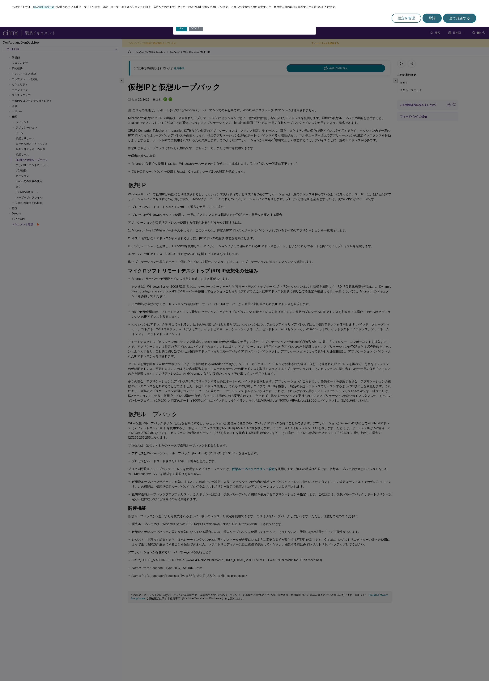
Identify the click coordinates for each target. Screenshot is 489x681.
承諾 (432, 18)
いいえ (195, 27)
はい (182, 27)
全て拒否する (459, 18)
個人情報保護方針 (43, 6)
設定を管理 (406, 18)
